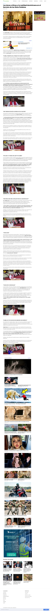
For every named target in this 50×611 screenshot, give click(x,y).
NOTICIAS (4, 3)
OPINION (4, 601)
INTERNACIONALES (6, 596)
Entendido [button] (46, 609)
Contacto (26, 593)
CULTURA (4, 592)
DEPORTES (4, 593)
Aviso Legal (26, 592)
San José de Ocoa (27, 597)
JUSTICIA (4, 597)
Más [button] (8, 609)
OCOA (4, 600)
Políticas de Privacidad (28, 596)
